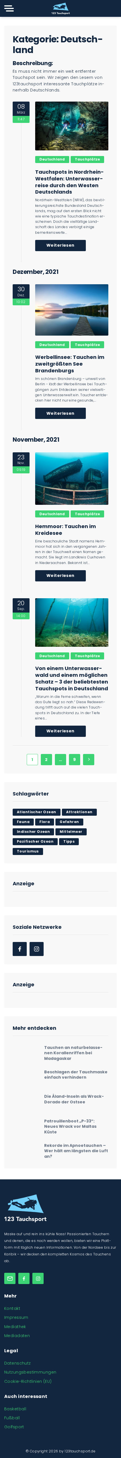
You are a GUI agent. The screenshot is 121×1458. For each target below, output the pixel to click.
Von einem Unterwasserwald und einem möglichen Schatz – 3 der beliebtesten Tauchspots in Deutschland (71, 678)
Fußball (12, 1418)
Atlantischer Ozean (36, 812)
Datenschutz (17, 1363)
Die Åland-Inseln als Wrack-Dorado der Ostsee (74, 1097)
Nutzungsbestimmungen (30, 1372)
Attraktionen (79, 812)
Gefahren (69, 821)
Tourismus (28, 851)
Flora (44, 821)
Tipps (69, 841)
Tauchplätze (87, 159)
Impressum (16, 1317)
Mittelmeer (71, 831)
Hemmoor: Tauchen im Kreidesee (65, 530)
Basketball (15, 1409)
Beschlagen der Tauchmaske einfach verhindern (75, 1072)
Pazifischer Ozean (35, 841)
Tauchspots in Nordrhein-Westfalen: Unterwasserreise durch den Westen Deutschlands (69, 182)
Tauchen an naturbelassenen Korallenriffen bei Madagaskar (73, 1051)
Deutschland (52, 159)
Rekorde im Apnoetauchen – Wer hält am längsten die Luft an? (76, 1148)
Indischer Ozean (33, 831)
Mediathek (15, 1326)
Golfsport (14, 1427)
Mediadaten (17, 1335)
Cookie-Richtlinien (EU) (28, 1381)
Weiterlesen (60, 245)
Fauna (23, 821)
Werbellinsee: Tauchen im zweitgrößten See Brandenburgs (69, 364)
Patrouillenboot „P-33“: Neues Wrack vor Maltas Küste (70, 1124)
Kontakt (12, 1308)
